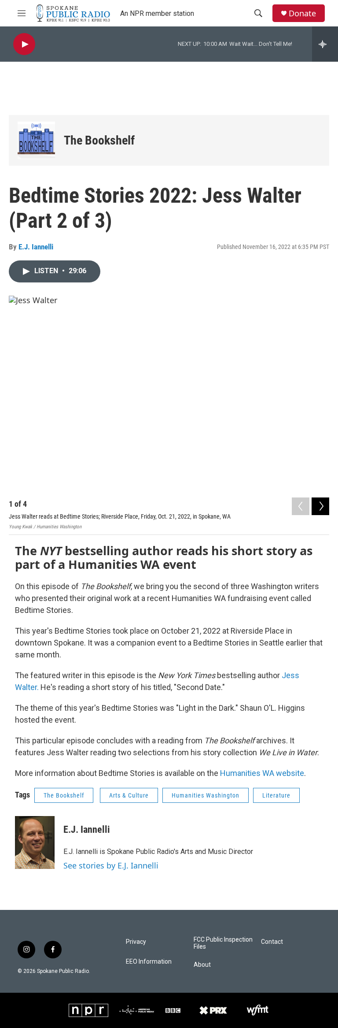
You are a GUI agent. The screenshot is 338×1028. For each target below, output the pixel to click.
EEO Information (149, 961)
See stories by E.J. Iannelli (110, 865)
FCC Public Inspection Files (223, 943)
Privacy (136, 942)
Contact (272, 942)
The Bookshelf (99, 140)
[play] (24, 44)
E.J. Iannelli (35, 246)
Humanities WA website (262, 773)
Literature (276, 795)
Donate (302, 13)
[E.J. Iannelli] (35, 842)
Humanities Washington (205, 795)
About (202, 964)
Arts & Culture (129, 795)
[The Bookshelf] (36, 140)
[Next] (320, 506)
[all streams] (325, 44)
